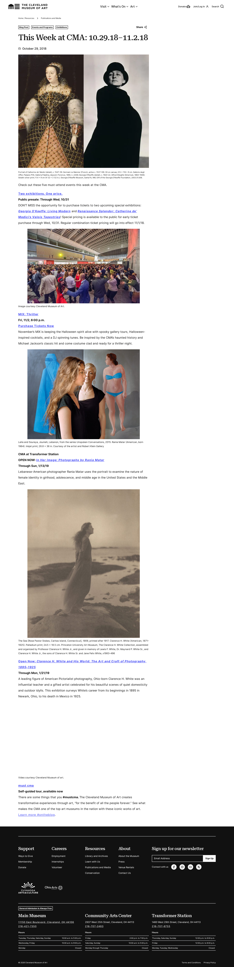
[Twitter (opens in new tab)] (198, 867)
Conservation (92, 873)
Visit (103, 6)
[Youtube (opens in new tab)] (190, 867)
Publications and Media (51, 18)
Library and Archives (96, 856)
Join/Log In (199, 6)
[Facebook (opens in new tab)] (174, 867)
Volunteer (57, 867)
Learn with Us (92, 861)
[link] (40, 193)
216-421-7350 (27, 926)
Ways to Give (25, 856)
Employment (58, 856)
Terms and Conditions (191, 962)
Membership (25, 861)
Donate (22, 867)
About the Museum (128, 856)
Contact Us (124, 873)
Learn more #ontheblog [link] (36, 814)
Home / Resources (26, 18)
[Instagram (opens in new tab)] (182, 867)
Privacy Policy (210, 962)
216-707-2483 (94, 926)
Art (132, 6)
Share (139, 27)
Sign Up (209, 858)
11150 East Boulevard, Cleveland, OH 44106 (46, 922)
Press (121, 861)
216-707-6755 (161, 926)
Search (215, 6)
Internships (58, 861)
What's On (118, 6)
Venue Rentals (126, 867)
